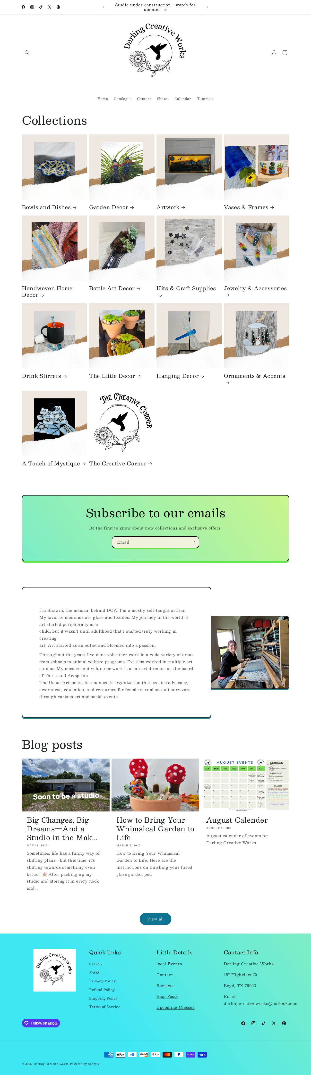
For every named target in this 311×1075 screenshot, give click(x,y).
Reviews (164, 985)
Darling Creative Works (51, 1063)
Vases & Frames (246, 207)
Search (95, 964)
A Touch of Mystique (51, 463)
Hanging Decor (177, 375)
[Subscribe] (193, 542)
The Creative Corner (118, 463)
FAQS (94, 972)
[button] (27, 52)
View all (155, 919)
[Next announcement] (207, 7)
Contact (164, 974)
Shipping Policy (103, 998)
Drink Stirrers (41, 375)
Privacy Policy (102, 981)
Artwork (168, 207)
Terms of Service (105, 1006)
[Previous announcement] (103, 7)
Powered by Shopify (85, 1063)
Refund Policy (102, 989)
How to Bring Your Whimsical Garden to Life (155, 828)
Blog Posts (167, 996)
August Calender (237, 819)
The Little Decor (112, 375)
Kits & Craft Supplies (186, 288)
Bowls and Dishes (46, 207)
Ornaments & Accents (254, 376)
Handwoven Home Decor (47, 291)
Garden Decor (108, 207)
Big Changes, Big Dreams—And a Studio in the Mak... (62, 828)
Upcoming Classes (175, 1007)
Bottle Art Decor (112, 288)
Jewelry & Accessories (255, 288)
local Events (169, 963)
